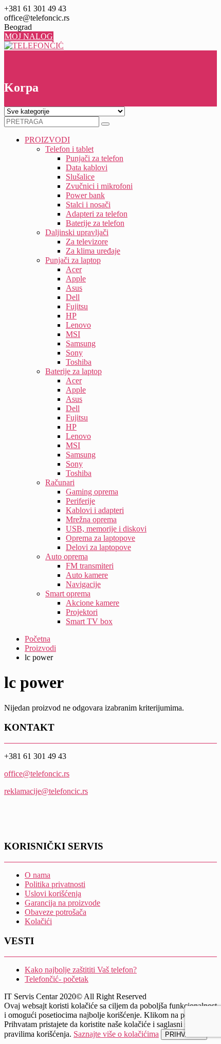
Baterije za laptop (73, 371)
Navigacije (83, 584)
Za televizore (87, 241)
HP (71, 315)
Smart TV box (89, 621)
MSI (73, 334)
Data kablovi (86, 167)
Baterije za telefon (95, 223)
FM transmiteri (90, 565)
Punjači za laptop (73, 260)
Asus (74, 288)
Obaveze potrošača (55, 912)
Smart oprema (67, 593)
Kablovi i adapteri (95, 510)
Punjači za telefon (94, 158)
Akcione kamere (92, 602)
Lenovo (78, 325)
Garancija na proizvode (62, 902)
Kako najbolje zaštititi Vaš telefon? (81, 969)
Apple (76, 278)
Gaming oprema (92, 491)
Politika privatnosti (55, 884)
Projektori (82, 612)
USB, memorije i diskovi (106, 528)
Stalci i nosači (88, 204)
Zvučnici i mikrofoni (99, 186)
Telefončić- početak (56, 979)
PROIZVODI (47, 139)
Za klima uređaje (93, 250)
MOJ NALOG (29, 36)
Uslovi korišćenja (53, 893)
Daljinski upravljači (76, 232)
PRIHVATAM (184, 1034)
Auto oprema (66, 556)
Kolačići (38, 921)
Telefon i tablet (69, 149)
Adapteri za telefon (96, 213)
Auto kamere (87, 575)
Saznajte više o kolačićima (116, 1034)
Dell (73, 297)
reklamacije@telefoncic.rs (46, 791)
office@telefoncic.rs (36, 773)
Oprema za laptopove (100, 538)
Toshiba (78, 362)
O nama (37, 875)
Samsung (81, 343)
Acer (74, 269)
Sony (74, 352)
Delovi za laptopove (98, 547)
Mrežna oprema (91, 519)
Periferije (80, 501)
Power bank (85, 195)
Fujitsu (77, 306)
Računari (60, 482)
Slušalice (80, 176)
